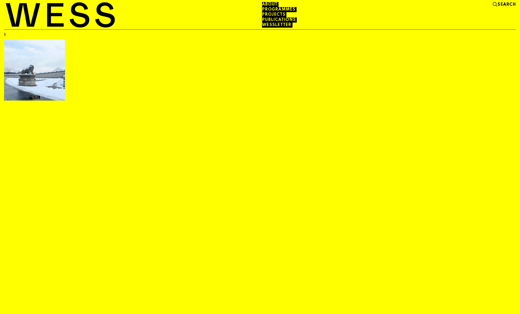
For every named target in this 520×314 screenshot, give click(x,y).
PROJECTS (273, 15)
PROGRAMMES (279, 10)
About (269, 4)
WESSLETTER (276, 25)
